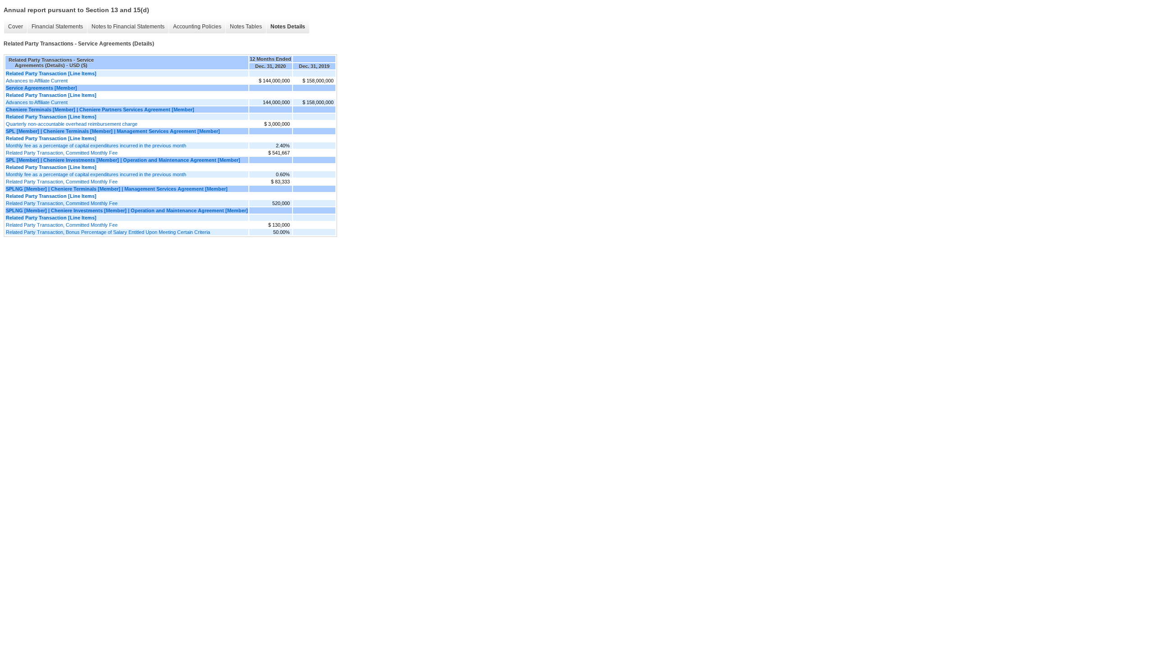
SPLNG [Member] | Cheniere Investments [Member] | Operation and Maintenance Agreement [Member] (127, 210)
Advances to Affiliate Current (37, 80)
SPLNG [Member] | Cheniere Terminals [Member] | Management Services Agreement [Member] (117, 189)
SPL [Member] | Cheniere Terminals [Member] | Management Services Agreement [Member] (113, 131)
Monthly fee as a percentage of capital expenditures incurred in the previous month (96, 145)
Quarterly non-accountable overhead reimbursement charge (71, 124)
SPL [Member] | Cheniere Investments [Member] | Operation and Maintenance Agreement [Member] (123, 160)
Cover (15, 26)
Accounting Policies (197, 26)
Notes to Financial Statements (128, 26)
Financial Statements (57, 26)
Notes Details (287, 26)
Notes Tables (246, 26)
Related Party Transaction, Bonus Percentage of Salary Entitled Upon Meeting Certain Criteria (108, 232)
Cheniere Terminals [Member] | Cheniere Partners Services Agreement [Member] (100, 109)
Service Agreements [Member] (41, 88)
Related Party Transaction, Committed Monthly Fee (62, 152)
